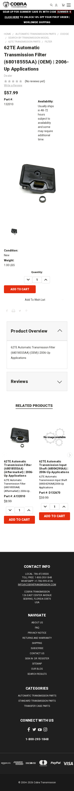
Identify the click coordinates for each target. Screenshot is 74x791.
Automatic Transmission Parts (37, 695)
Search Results (37, 674)
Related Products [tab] (34, 405)
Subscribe (37, 648)
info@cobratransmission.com (37, 584)
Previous (4, 454)
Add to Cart (19, 520)
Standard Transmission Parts (37, 700)
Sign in (29, 658)
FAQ (37, 627)
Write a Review (13, 85)
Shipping (37, 643)
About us (37, 622)
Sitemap (37, 663)
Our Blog (37, 668)
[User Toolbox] (56, 5)
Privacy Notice (37, 632)
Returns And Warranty (37, 638)
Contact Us (37, 653)
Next (69, 454)
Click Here (12, 17)
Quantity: (37, 272)
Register (43, 658)
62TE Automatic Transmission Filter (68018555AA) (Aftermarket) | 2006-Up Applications (18, 468)
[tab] (37, 331)
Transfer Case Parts (37, 706)
